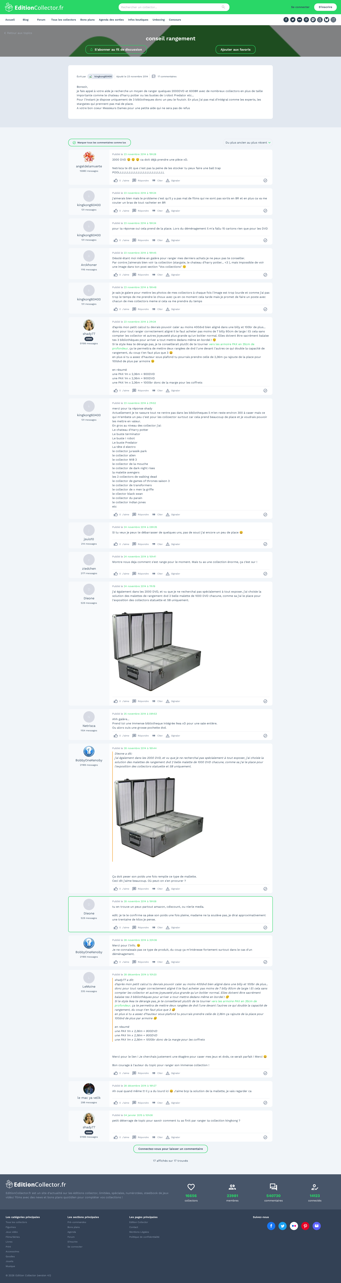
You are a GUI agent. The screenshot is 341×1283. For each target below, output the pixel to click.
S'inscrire (325, 7)
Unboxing (159, 19)
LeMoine (88, 986)
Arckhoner (89, 265)
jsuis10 (89, 539)
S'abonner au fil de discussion (118, 49)
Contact (133, 1227)
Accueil (10, 19)
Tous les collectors (63, 19)
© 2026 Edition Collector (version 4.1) (28, 1275)
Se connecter (300, 7)
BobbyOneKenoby (88, 760)
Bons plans (87, 19)
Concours (175, 19)
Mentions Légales (139, 1232)
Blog (25, 19)
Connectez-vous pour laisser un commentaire (170, 1148)
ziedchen (89, 568)
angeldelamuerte (89, 166)
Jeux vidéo (12, 1232)
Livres (9, 1241)
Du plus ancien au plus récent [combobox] (246, 142)
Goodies (10, 1256)
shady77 (89, 334)
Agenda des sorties (111, 19)
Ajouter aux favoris (236, 49)
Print (8, 1246)
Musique (10, 1266)
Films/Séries (13, 1237)
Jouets (9, 1261)
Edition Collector (138, 1222)
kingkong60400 (103, 76)
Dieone (89, 598)
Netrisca (89, 726)
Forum (41, 19)
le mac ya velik (89, 1098)
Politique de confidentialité (144, 1237)
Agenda (71, 1232)
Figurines (11, 1227)
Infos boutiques (138, 19)
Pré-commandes (76, 1222)
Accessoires (12, 1251)
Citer (157, 180)
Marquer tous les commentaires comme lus (99, 142)
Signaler (173, 180)
